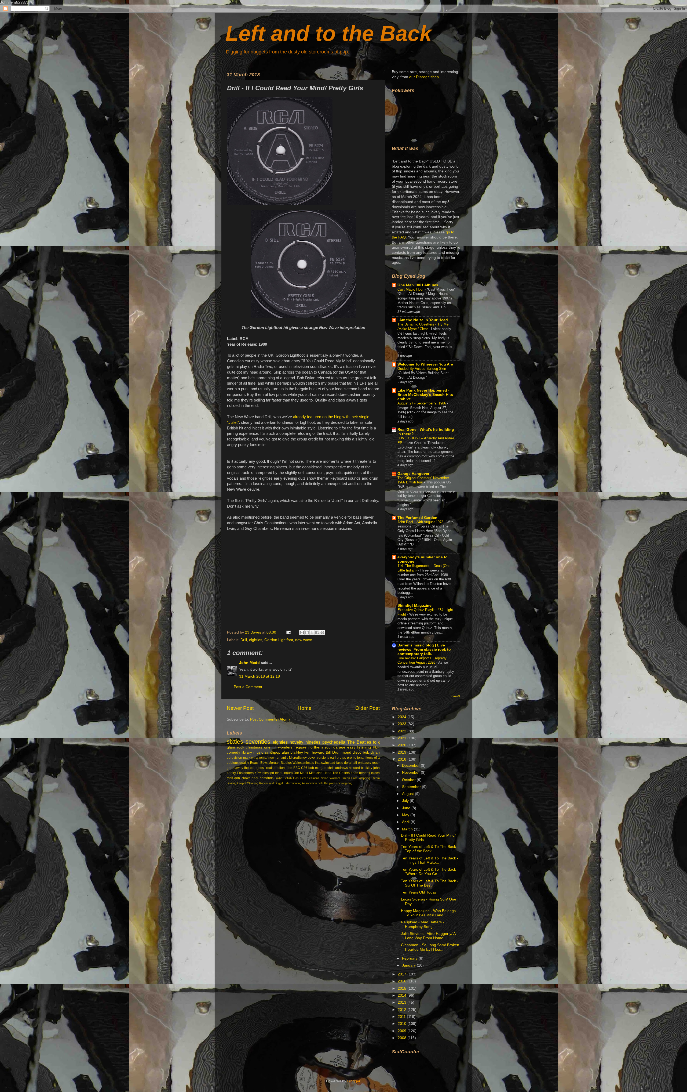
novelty (296, 742)
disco (357, 752)
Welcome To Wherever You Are (425, 364)
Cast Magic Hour (411, 289)
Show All (455, 696)
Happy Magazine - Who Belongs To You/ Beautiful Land (428, 913)
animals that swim (315, 763)
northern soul (320, 747)
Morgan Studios (279, 763)
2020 (402, 745)
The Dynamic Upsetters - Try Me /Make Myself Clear (422, 326)
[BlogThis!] (307, 632)
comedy (233, 752)
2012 (402, 1010)
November (411, 773)
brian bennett (360, 773)
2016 (402, 981)
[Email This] (302, 632)
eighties (255, 640)
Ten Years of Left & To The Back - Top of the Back (429, 849)
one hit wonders (278, 747)
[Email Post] (288, 632)
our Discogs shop (424, 77)
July (406, 801)
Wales (297, 763)
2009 (402, 1031)
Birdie (278, 778)
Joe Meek (301, 773)
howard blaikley (360, 768)
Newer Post (240, 708)
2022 (402, 731)
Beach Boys (259, 763)
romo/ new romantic (273, 758)
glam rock (235, 747)
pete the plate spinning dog (335, 783)
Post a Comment (248, 687)
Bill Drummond (338, 752)
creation (270, 768)
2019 (402, 752)
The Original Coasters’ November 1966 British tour (423, 480)
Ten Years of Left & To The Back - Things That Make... (429, 860)
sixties (235, 741)
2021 (402, 738)
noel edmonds (262, 778)
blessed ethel (272, 773)
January (409, 965)
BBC (296, 768)
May (406, 815)
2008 (402, 1038)
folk (376, 742)
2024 (402, 717)
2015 (402, 988)
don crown (242, 778)
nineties (312, 742)
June (406, 808)
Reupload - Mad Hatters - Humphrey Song (422, 924)
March (408, 829)
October (409, 780)
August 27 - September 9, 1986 (422, 403)
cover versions (318, 758)
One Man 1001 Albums (417, 285)
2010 (402, 1024)
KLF (376, 747)
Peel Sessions (309, 778)
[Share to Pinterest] (322, 632)
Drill (243, 640)
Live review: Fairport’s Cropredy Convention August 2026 (422, 660)
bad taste (336, 763)
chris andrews (337, 768)
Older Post (367, 708)
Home (305, 708)
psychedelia (333, 742)
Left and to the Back (328, 33)
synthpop (272, 752)
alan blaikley (292, 752)
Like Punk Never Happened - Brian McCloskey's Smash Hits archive (425, 394)
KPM (257, 773)
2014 (402, 995)
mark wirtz (250, 758)
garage (339, 747)
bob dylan (371, 752)
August (408, 794)
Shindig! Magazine (414, 605)
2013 (402, 1002)
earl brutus (338, 758)
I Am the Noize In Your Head (422, 320)
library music (252, 752)
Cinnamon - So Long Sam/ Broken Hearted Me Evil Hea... (430, 947)
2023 (402, 724)
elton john (284, 768)
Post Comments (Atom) (270, 719)
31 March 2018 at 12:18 (259, 676)
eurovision (234, 758)
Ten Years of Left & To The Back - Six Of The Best (429, 883)
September (412, 787)
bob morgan (317, 768)
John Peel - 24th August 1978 (420, 522)
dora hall (350, 763)
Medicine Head (320, 773)
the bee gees (254, 768)
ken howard (314, 752)
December (411, 766)
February (410, 958)
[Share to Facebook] (317, 632)
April (406, 822)
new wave (303, 640)
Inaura (288, 773)
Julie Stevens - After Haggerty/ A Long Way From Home (428, 936)
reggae (300, 747)
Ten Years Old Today (419, 892)
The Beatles (359, 742)
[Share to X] (312, 632)
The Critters (341, 773)
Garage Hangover (413, 474)
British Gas (291, 778)
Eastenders (245, 773)
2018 (402, 759)
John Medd (249, 663)
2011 (402, 1017)
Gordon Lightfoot (278, 640)
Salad (324, 778)
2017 (402, 974)
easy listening (359, 747)
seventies (258, 741)
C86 (304, 768)
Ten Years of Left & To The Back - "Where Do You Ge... (429, 871)
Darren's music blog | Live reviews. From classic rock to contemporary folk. (424, 649)
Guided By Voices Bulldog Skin (422, 369)
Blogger (353, 1081)
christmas (254, 747)
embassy (364, 763)
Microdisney (298, 758)
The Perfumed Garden (417, 518)
